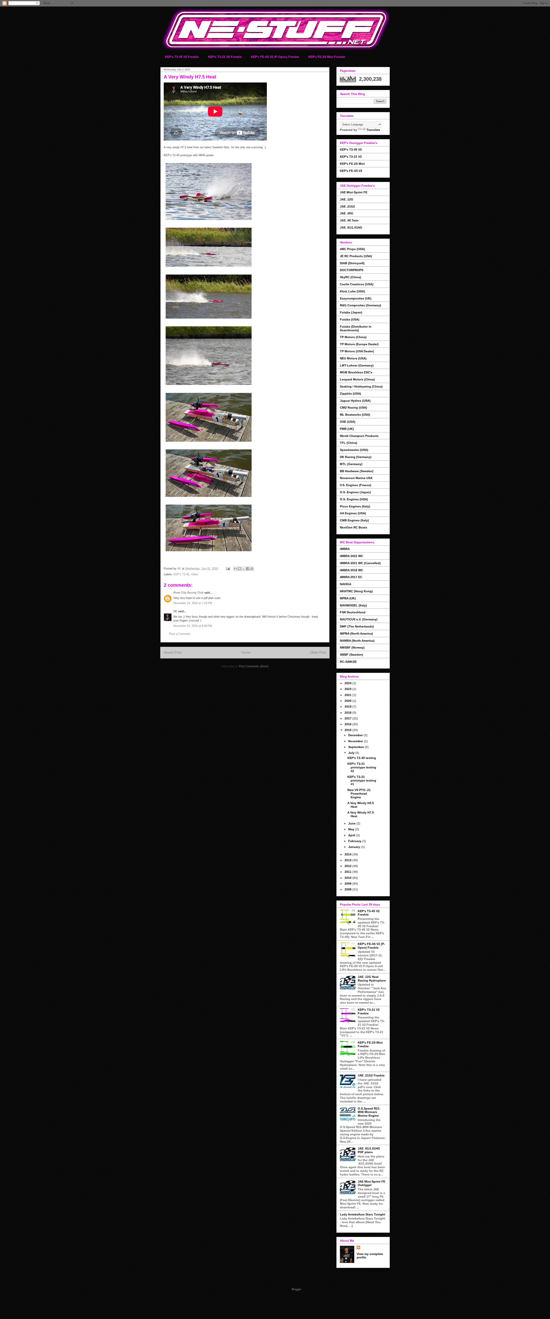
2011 (348, 871)
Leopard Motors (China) (357, 379)
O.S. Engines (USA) (354, 499)
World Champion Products (359, 436)
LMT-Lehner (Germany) (357, 365)
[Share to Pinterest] (252, 568)
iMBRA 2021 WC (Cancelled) (360, 563)
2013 (348, 860)
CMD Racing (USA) (353, 407)
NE (175, 611)
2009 (348, 883)
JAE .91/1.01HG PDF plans (369, 1150)
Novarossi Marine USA (356, 478)
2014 (348, 854)
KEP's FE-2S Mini (352, 163)
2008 (348, 889)
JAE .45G (346, 213)
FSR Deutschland (352, 612)
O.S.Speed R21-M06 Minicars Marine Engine (369, 1112)
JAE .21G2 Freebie (371, 1075)
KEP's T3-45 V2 (351, 149)
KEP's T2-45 (181, 574)
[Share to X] (243, 568)
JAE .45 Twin (349, 220)
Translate (373, 129)
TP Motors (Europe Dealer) (359, 344)
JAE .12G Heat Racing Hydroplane (372, 978)
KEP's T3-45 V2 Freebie (182, 56)
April (352, 835)
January (354, 847)
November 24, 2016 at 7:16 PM (192, 603)
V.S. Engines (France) (355, 485)
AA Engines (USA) (353, 513)
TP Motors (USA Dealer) (357, 351)
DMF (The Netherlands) (357, 626)
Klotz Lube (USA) (352, 291)
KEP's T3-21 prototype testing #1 (361, 780)
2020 (348, 700)
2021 (348, 695)
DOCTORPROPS (351, 270)
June (352, 823)
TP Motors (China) (353, 337)
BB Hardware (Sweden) (356, 471)
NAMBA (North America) (357, 640)
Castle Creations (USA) (356, 284)
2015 (348, 730)
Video (194, 574)
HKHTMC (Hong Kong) (356, 591)
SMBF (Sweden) (351, 654)
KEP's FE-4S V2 (351, 171)
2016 (348, 724)
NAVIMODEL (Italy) (353, 605)
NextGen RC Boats (353, 527)
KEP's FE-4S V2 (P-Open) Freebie (275, 56)
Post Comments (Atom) (253, 666)
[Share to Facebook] (248, 568)
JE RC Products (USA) (356, 256)
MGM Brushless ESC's (356, 372)
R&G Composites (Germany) (360, 305)
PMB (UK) (347, 429)
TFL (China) (348, 442)
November (356, 741)
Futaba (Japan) (351, 312)
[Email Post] (228, 568)
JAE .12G (346, 199)
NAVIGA (345, 584)
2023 (348, 689)
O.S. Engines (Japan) (355, 492)
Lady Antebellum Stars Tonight (362, 1214)
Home (246, 652)
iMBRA (345, 549)
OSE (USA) (347, 421)
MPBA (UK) (348, 598)
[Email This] (235, 568)
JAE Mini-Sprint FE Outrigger (371, 1183)
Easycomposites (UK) (355, 298)
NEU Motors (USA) (353, 358)
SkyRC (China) (350, 277)
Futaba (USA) (349, 319)
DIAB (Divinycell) (352, 263)
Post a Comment (179, 633)
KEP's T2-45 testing (361, 758)
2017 (348, 718)
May (351, 829)
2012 (348, 866)
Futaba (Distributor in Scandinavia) (355, 328)
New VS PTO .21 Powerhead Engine (359, 793)
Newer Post (173, 652)
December (356, 735)
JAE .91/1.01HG (351, 227)
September (356, 747)
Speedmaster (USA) (354, 450)
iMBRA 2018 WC (351, 570)
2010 (348, 877)
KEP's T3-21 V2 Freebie (225, 56)
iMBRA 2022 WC (351, 556)
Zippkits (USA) (350, 393)
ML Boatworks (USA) (355, 414)
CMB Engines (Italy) (354, 520)
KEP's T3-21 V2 (351, 156)
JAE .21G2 (347, 206)
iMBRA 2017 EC (351, 577)
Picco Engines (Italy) (355, 506)
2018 (348, 712)
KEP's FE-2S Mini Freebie (326, 56)
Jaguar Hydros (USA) (355, 400)
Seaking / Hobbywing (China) (361, 386)
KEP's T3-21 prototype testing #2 (361, 767)
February (355, 841)
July (351, 752)
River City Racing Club (188, 592)
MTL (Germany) (351, 464)
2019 (348, 706)
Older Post (318, 652)
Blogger (296, 1289)
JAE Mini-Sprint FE (353, 192)
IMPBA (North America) (356, 633)
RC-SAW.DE (348, 661)
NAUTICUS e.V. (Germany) (358, 619)
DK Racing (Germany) (355, 457)
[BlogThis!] (239, 568)
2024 (348, 683)
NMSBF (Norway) (352, 647)
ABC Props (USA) (352, 249)
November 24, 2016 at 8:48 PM (192, 625)
